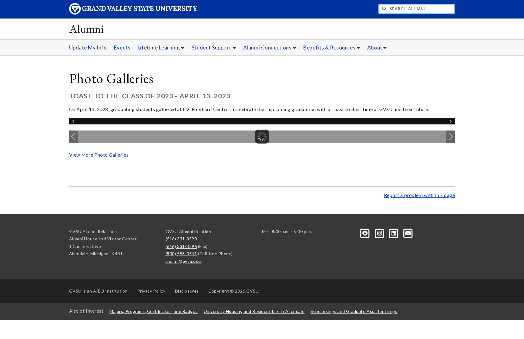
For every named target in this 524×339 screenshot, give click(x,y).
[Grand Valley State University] (133, 13)
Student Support (212, 47)
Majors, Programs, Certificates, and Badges (153, 311)
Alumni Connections (268, 47)
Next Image (450, 137)
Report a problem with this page (419, 195)
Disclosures (187, 290)
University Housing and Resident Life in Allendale (254, 311)
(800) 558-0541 (181, 253)
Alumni (86, 28)
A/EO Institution (98, 290)
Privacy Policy (151, 290)
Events (122, 47)
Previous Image (73, 137)
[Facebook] (365, 232)
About (375, 47)
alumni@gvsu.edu (183, 261)
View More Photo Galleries (99, 155)
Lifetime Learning (159, 47)
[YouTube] (408, 232)
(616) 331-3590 (181, 238)
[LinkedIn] (394, 232)
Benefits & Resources (329, 47)
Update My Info (88, 47)
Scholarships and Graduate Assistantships (354, 311)
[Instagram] (380, 232)
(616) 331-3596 (181, 246)
